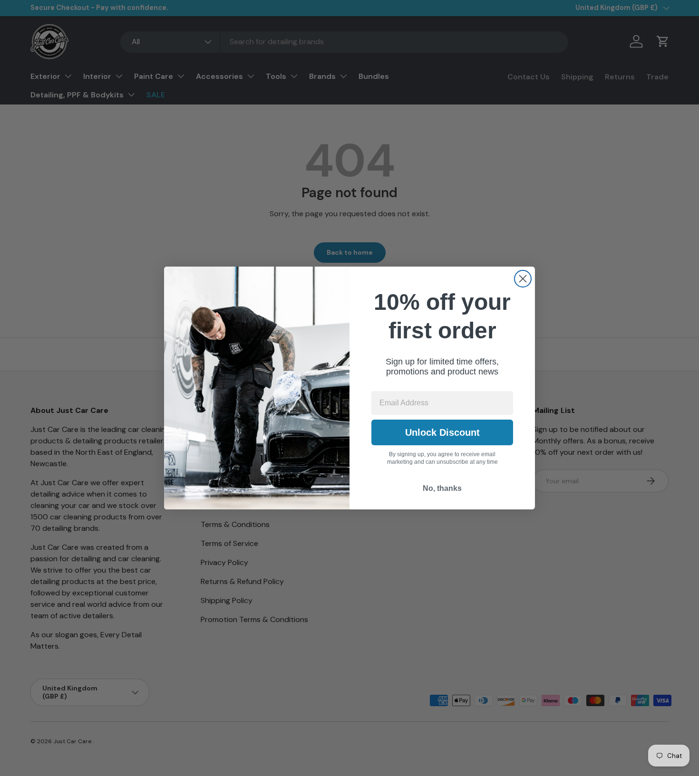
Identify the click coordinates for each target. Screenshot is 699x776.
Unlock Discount (442, 432)
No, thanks (442, 488)
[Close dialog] (523, 278)
